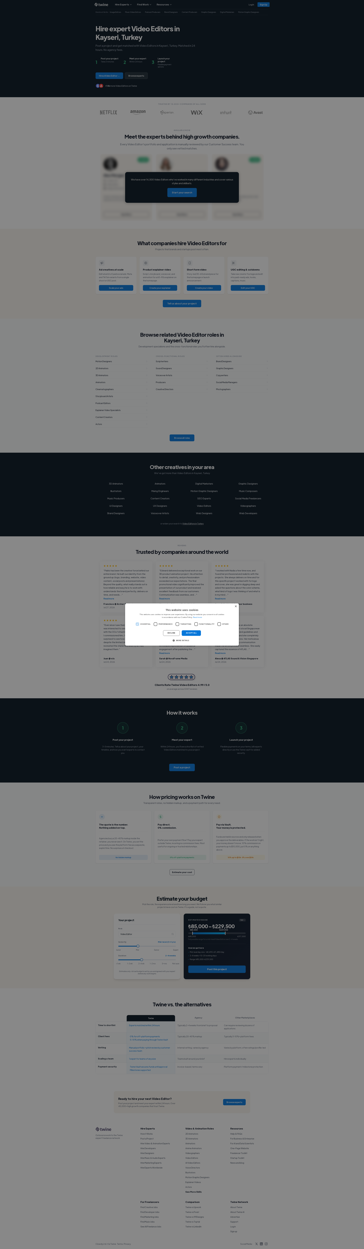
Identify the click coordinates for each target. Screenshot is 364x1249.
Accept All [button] (191, 633)
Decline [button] (171, 633)
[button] (182, 640)
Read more (197, 617)
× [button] (236, 606)
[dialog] (182, 624)
